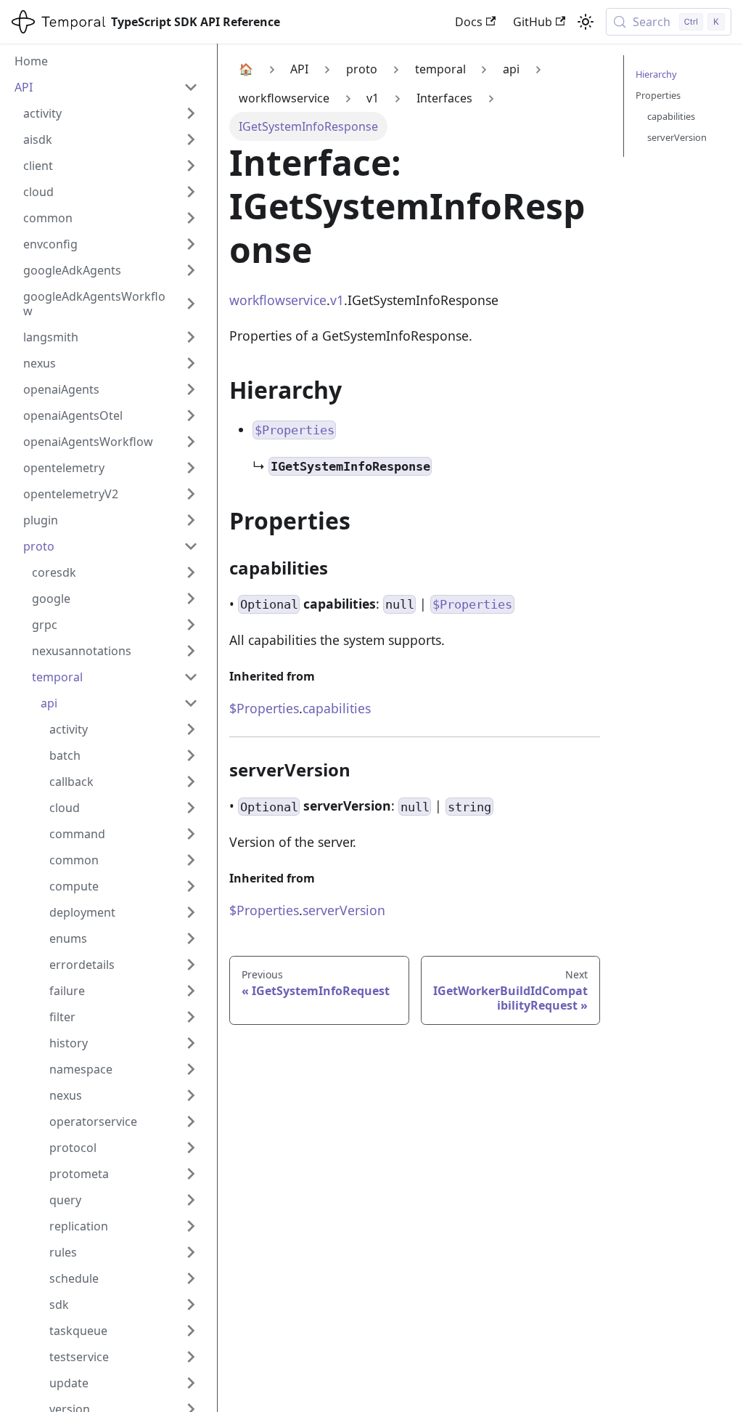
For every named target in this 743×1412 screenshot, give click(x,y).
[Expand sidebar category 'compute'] (191, 886)
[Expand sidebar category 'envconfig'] (191, 244)
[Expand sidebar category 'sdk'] (191, 1304)
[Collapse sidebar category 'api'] (191, 703)
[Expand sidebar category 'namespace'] (191, 1069)
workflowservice (278, 300)
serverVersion (344, 910)
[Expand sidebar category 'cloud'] (191, 191)
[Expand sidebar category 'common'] (191, 218)
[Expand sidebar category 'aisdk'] (191, 139)
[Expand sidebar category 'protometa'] (191, 1173)
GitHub (532, 22)
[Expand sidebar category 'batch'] (191, 755)
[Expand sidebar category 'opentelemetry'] (191, 467)
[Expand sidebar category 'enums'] (191, 938)
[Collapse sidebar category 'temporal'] (191, 677)
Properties (658, 95)
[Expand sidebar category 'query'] (191, 1200)
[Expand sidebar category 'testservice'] (191, 1356)
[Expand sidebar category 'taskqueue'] (191, 1330)
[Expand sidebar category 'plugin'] (191, 520)
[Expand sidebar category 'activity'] (191, 113)
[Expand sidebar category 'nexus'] (191, 363)
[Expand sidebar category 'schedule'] (191, 1278)
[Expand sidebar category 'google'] (191, 598)
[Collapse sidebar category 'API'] (191, 87)
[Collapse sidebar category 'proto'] (191, 546)
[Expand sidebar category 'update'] (191, 1383)
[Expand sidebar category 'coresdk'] (191, 572)
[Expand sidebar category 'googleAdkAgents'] (191, 270)
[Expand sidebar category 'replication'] (191, 1226)
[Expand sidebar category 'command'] (191, 833)
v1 (337, 300)
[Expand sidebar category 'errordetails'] (191, 964)
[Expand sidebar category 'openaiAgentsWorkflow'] (191, 441)
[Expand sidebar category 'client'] (191, 165)
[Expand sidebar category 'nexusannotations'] (191, 650)
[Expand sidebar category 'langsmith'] (191, 337)
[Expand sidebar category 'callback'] (191, 781)
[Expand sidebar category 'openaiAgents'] (191, 389)
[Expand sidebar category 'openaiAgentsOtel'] (191, 415)
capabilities (337, 708)
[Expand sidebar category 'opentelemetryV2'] (191, 494)
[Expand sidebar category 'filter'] (191, 1016)
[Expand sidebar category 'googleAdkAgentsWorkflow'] (191, 303)
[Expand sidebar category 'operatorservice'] (191, 1121)
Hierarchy (656, 74)
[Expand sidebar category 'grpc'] (191, 624)
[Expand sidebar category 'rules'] (191, 1252)
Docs (469, 22)
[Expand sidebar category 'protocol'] (191, 1147)
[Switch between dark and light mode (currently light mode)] (585, 21)
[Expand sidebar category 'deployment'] (191, 912)
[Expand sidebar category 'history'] (191, 1043)
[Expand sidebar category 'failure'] (191, 990)
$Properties (264, 708)
